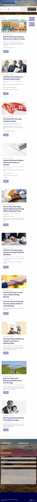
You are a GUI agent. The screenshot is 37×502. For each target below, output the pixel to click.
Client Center (3, 24)
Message (6, 468)
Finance (14, 124)
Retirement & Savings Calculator (17, 27)
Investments (5, 81)
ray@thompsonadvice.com (14, 9)
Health (23, 166)
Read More (6, 51)
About (2, 15)
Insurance (19, 166)
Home (2, 13)
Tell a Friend (24, 9)
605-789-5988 (3, 9)
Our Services (3, 20)
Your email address (8, 460)
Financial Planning (20, 22)
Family (21, 123)
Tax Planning (13, 81)
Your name (6, 456)
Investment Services (11, 22)
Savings (11, 166)
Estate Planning (5, 82)
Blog (2, 27)
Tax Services (3, 22)
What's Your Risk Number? (31, 9)
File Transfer (6, 27)
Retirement (9, 81)
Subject (6, 464)
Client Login (3, 31)
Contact (2, 29)
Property (18, 123)
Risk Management (18, 81)
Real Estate (14, 123)
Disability (14, 213)
